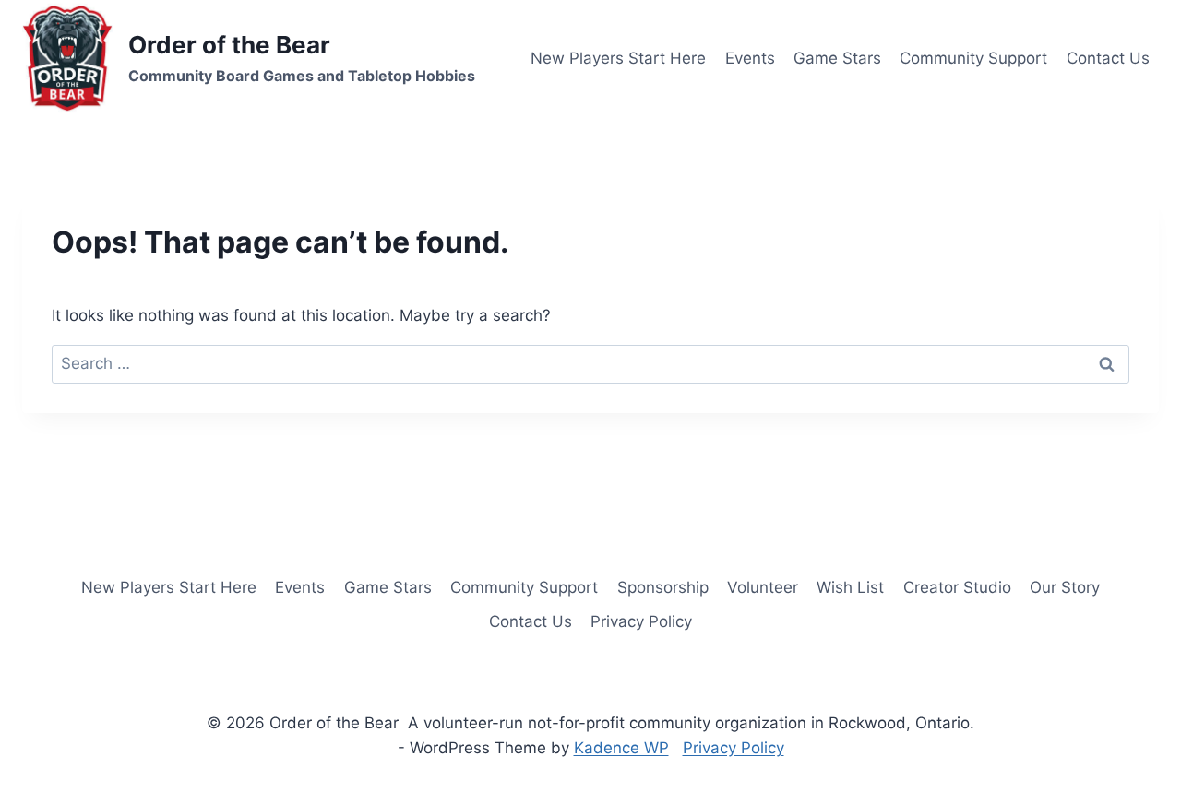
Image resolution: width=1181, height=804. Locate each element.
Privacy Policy (641, 621)
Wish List (850, 587)
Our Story (1065, 587)
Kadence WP (621, 748)
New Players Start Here (618, 58)
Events (750, 58)
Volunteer (762, 587)
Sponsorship (663, 587)
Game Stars (837, 58)
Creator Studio (957, 587)
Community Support (973, 58)
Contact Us (1108, 58)
